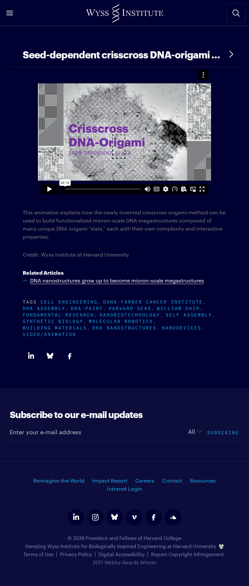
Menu (9, 13)
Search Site (236, 13)
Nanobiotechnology (130, 314)
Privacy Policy (76, 554)
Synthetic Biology (53, 320)
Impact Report (109, 480)
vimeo (134, 517)
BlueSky (50, 356)
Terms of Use (38, 554)
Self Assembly (189, 314)
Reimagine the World (58, 480)
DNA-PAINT (87, 307)
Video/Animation (49, 333)
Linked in (31, 356)
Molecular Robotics (121, 320)
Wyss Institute (124, 11)
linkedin (76, 517)
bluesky (115, 517)
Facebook (70, 356)
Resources (203, 480)
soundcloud (173, 517)
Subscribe (223, 431)
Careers (144, 480)
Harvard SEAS (130, 307)
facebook (154, 517)
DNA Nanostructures (124, 327)
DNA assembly (44, 307)
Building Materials (55, 327)
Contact (172, 480)
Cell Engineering (69, 301)
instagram (95, 517)
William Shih (178, 307)
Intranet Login (124, 488)
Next (231, 54)
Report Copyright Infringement (187, 554)
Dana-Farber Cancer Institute (153, 301)
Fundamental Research (58, 314)
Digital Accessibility (122, 554)
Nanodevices (181, 327)
